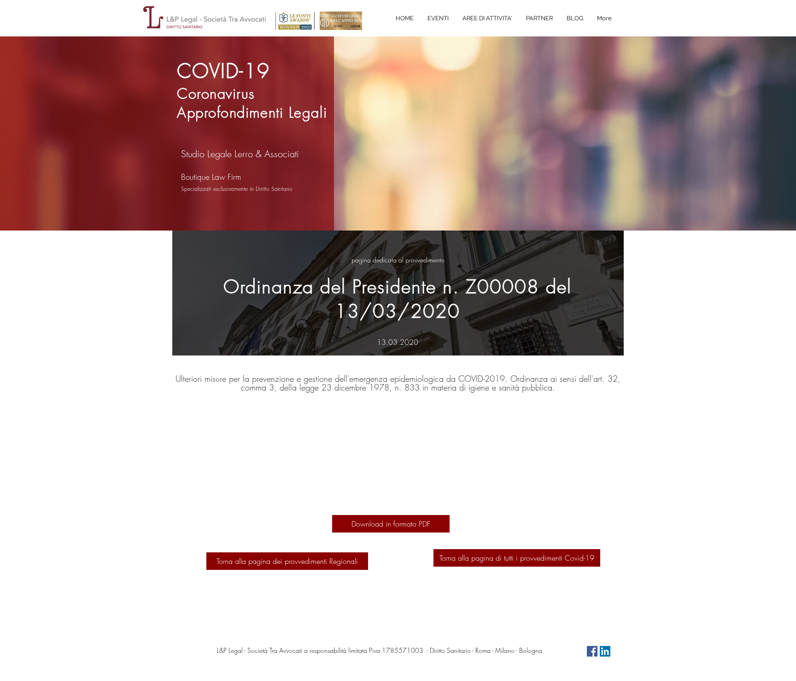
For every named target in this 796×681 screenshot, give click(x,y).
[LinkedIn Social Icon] (605, 651)
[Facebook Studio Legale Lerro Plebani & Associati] (592, 651)
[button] (487, 18)
